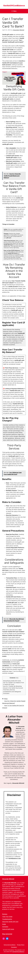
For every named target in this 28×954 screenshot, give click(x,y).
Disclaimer (14, 947)
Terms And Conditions (9, 944)
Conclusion (6, 693)
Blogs (6, 698)
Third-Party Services (9, 689)
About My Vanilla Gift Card (10, 921)
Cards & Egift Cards (8, 929)
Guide (4, 924)
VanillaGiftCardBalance (14, 5)
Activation (5, 926)
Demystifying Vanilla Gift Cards (12, 681)
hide (17, 677)
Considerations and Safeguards (12, 691)
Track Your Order (7, 916)
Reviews (4, 914)
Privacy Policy (20, 944)
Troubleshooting (7, 919)
